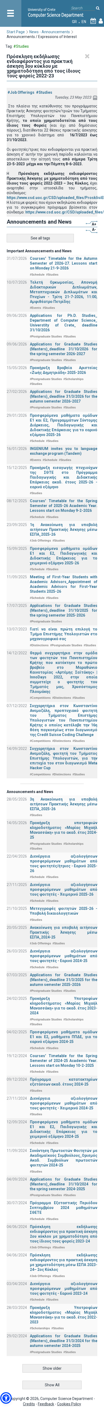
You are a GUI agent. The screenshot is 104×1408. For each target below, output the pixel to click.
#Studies (44, 92)
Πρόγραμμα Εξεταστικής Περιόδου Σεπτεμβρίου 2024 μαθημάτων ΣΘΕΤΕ (63, 1208)
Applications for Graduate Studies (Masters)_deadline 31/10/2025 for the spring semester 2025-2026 (63, 610)
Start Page (16, 32)
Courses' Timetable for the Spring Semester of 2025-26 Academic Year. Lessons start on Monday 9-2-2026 (63, 506)
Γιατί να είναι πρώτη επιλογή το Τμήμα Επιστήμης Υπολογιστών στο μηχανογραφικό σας (63, 634)
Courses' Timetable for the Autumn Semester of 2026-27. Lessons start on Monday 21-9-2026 (63, 263)
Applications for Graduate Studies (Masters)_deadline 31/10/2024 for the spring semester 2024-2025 (63, 1184)
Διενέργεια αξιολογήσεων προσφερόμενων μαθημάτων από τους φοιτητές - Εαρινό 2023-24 (63, 1289)
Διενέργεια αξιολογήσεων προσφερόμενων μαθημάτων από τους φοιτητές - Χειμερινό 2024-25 (63, 1103)
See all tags (40, 238)
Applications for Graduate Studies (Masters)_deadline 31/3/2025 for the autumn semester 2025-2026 (63, 980)
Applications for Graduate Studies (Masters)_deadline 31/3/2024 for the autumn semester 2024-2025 (63, 1341)
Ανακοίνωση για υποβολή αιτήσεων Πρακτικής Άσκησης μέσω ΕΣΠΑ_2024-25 (63, 932)
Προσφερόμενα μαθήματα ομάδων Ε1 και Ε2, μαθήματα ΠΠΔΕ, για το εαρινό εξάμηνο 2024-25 (63, 1037)
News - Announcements (49, 32)
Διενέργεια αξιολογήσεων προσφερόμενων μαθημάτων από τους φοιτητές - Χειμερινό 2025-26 (63, 889)
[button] (6, 1398)
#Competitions (40, 697)
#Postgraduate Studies (46, 336)
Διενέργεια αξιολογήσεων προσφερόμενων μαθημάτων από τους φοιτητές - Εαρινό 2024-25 (63, 956)
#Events (35, 307)
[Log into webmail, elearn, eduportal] (101, 22)
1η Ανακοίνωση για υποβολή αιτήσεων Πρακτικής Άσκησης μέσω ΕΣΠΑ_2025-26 (63, 529)
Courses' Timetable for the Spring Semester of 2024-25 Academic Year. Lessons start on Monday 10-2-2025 (63, 1061)
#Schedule (37, 274)
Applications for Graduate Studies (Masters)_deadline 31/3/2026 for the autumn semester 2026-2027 (63, 396)
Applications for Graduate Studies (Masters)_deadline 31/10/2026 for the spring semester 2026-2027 (63, 349)
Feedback (46, 1404)
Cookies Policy (69, 1404)
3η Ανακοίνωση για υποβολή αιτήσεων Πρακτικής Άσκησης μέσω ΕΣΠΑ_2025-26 (63, 804)
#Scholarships (73, 379)
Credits (29, 1404)
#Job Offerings (20, 92)
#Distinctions (39, 645)
